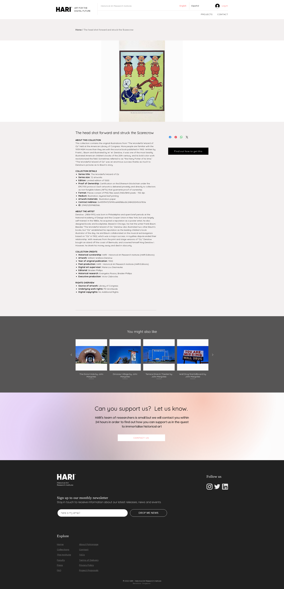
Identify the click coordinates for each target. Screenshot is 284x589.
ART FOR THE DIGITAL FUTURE (82, 9)
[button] (206, 14)
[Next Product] (212, 354)
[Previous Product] (71, 354)
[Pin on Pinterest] (176, 137)
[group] (142, 359)
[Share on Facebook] (170, 137)
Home (78, 29)
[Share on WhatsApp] (181, 137)
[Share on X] (187, 137)
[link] (208, 5)
